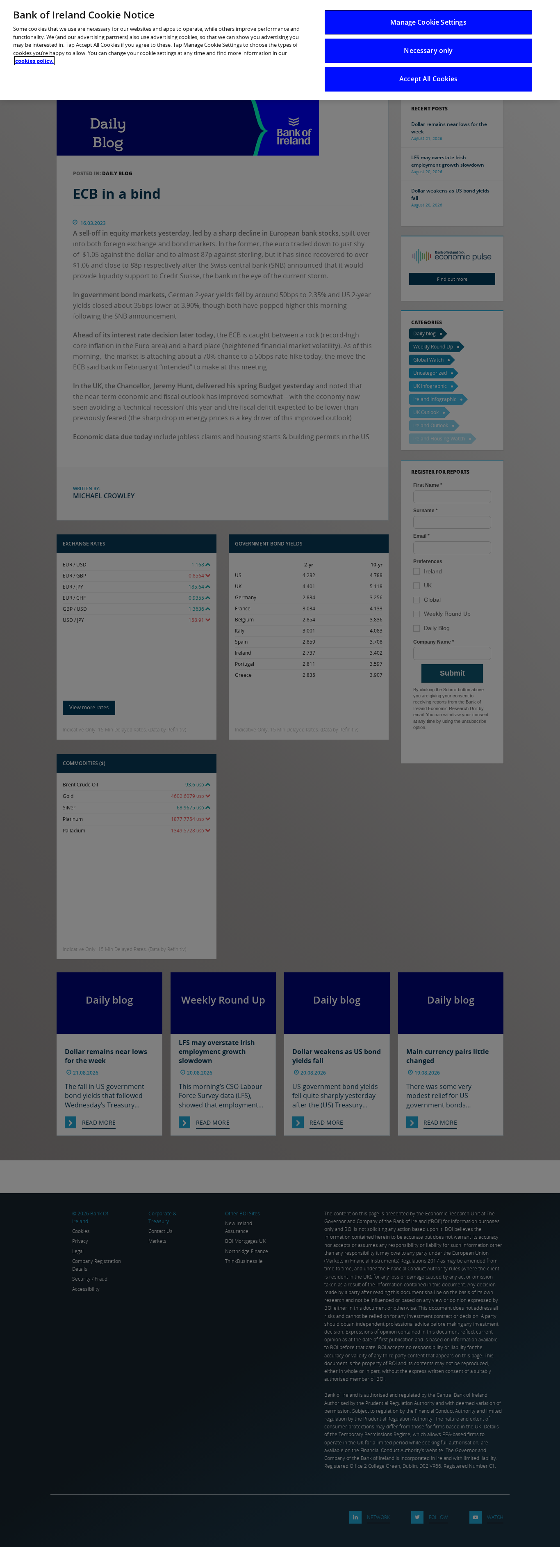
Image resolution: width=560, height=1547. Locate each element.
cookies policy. (34, 60)
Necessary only (428, 50)
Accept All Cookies (428, 78)
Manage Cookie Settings (428, 22)
